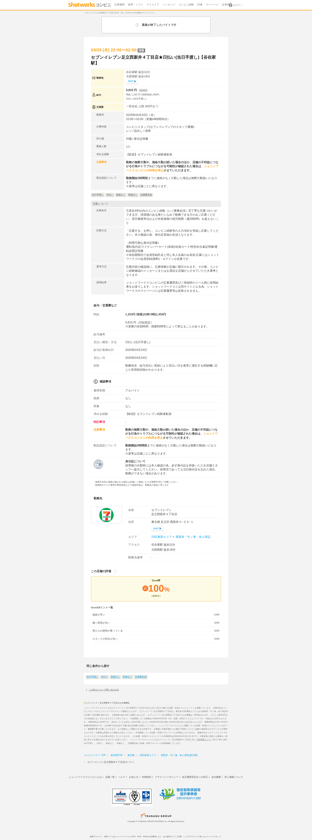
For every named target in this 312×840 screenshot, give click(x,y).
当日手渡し (92, 677)
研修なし (127, 677)
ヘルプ (121, 777)
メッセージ (169, 4)
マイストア (153, 4)
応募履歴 (119, 4)
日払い (104, 677)
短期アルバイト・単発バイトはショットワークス (109, 836)
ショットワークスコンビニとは (85, 777)
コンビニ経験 (186, 4)
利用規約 (146, 777)
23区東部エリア (162, 536)
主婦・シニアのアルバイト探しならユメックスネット (199, 836)
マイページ (212, 4)
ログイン (238, 5)
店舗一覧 (110, 777)
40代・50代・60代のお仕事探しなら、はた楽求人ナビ (153, 836)
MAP (130, 81)
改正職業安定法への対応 (195, 777)
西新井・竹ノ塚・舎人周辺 (192, 536)
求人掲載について (233, 777)
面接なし (115, 677)
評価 (199, 4)
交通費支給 (141, 677)
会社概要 (216, 777)
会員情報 (227, 4)
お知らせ (133, 777)
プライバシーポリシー (166, 777)
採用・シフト (135, 4)
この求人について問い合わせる (104, 690)
